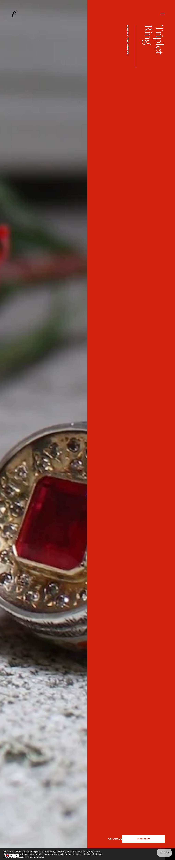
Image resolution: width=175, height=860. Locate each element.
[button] (12, 855)
